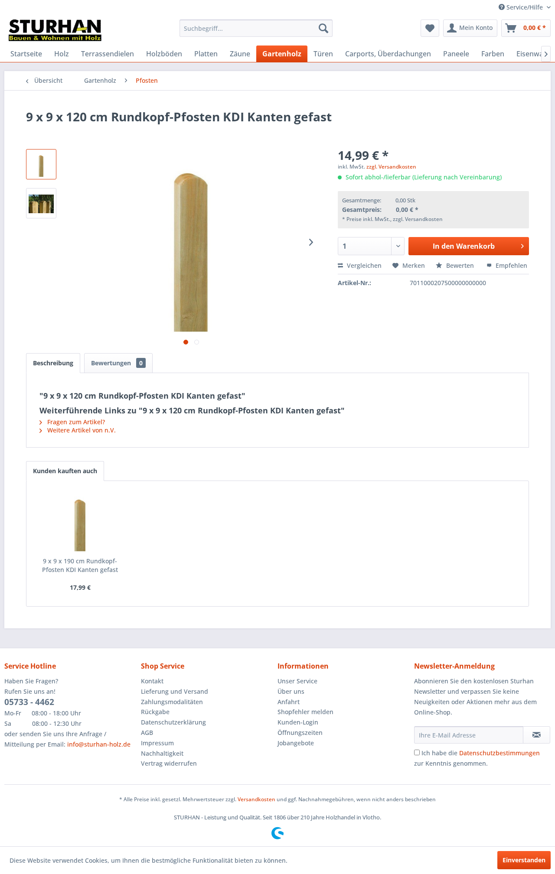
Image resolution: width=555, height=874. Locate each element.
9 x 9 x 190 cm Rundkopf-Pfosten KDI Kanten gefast (80, 565)
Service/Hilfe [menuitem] (525, 7)
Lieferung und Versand (174, 691)
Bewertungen (117, 363)
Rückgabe (155, 712)
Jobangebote (296, 743)
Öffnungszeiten (300, 732)
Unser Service (297, 681)
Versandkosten (256, 799)
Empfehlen (510, 265)
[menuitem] (256, 28)
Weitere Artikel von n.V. (81, 430)
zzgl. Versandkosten (391, 166)
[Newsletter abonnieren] (536, 735)
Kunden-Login (298, 722)
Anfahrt (289, 702)
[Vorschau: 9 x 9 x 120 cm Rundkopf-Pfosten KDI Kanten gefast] (41, 164)
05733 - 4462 (29, 702)
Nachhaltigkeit (162, 753)
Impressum (157, 743)
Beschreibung (53, 363)
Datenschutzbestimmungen (499, 753)
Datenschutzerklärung (173, 722)
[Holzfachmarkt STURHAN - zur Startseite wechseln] (55, 30)
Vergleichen (363, 265)
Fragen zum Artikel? (75, 422)
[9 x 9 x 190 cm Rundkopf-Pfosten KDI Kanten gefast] (80, 522)
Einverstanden (524, 860)
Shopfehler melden (305, 712)
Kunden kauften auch (65, 471)
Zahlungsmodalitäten (172, 702)
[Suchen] (323, 28)
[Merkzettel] (430, 28)
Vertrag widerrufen (169, 763)
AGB (147, 732)
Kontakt (152, 681)
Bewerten (460, 265)
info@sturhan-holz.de (99, 744)
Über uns (291, 691)
